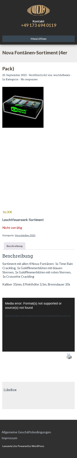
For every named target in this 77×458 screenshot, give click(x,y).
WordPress (37, 446)
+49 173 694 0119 (38, 25)
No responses (29, 79)
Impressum (9, 438)
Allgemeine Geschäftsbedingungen (26, 432)
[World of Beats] (38, 9)
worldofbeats (61, 75)
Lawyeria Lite (10, 446)
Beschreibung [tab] (15, 245)
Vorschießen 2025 (25, 235)
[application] (38, 325)
